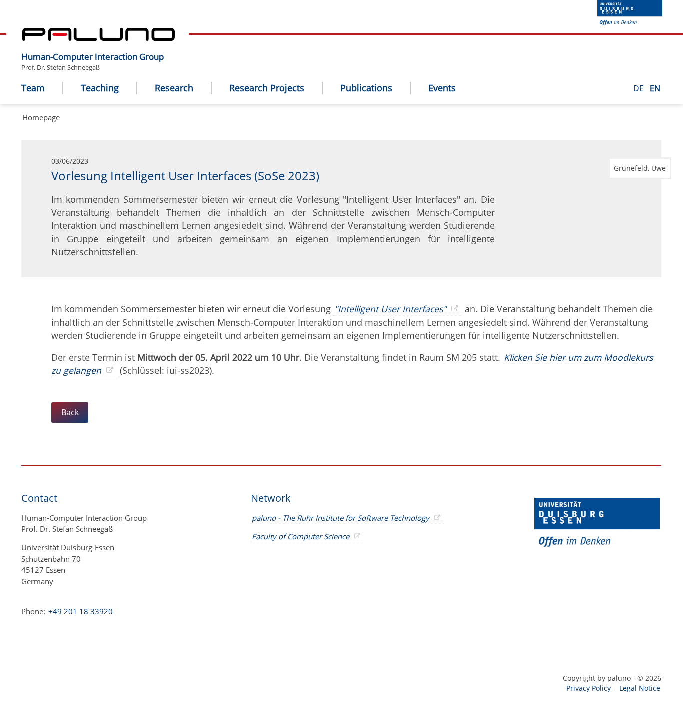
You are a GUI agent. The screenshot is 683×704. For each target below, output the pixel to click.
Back (70, 412)
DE (640, 88)
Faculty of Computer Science (301, 536)
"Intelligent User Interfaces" (390, 309)
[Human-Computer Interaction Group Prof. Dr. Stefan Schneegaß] (169, 49)
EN (655, 88)
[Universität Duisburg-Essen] (630, 22)
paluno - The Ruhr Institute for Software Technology (341, 518)
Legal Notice (640, 688)
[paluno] (99, 38)
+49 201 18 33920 (79, 611)
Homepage (41, 117)
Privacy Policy (588, 688)
